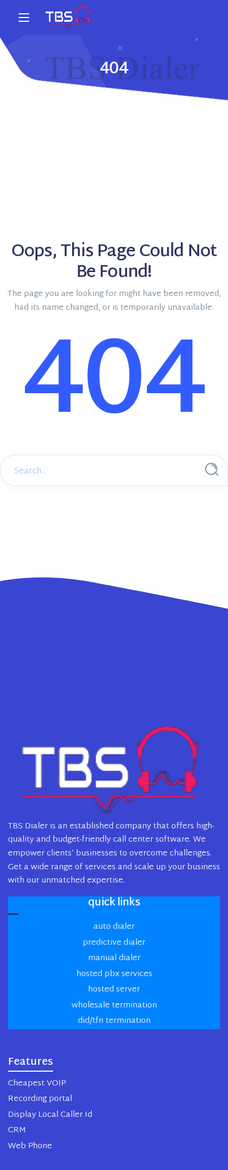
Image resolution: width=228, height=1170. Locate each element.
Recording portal (40, 1099)
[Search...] (211, 469)
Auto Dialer (114, 927)
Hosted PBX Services (114, 974)
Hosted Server (114, 989)
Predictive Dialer (114, 943)
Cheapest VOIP (37, 1083)
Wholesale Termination (114, 1005)
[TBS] (69, 17)
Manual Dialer (114, 958)
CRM (17, 1130)
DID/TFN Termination (114, 1021)
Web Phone (30, 1146)
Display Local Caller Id (50, 1115)
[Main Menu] (24, 17)
